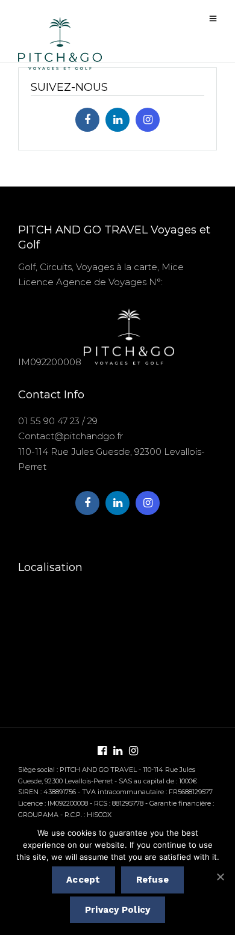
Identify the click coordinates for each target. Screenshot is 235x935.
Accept (83, 879)
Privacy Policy (118, 909)
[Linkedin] (117, 120)
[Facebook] (87, 120)
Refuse (152, 879)
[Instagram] (148, 120)
